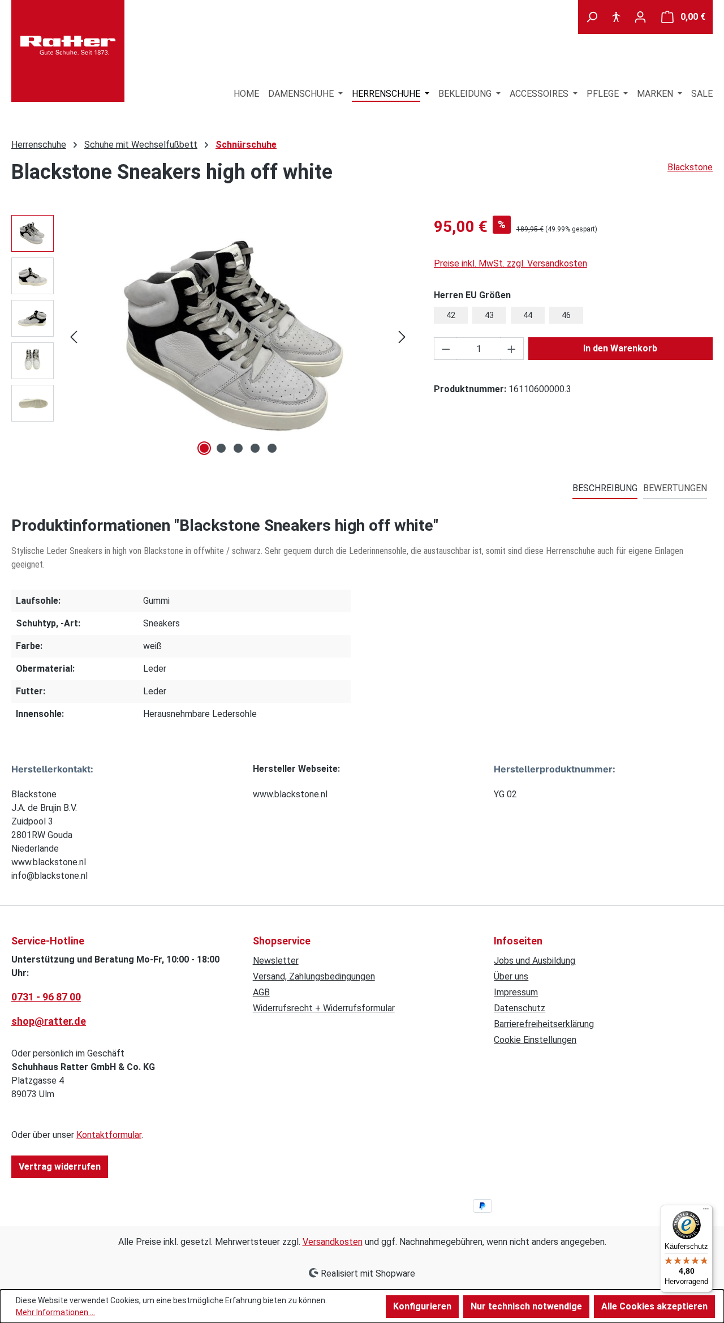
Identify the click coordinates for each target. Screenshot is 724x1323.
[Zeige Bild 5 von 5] (272, 448)
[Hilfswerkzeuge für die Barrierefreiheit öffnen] (616, 17)
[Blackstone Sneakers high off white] (238, 336)
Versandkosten (333, 1241)
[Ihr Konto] (640, 17)
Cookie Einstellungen (535, 1039)
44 (527, 315)
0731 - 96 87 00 (46, 997)
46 (566, 315)
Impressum (516, 992)
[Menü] (706, 1211)
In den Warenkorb (620, 348)
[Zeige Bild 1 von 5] (204, 448)
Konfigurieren (422, 1306)
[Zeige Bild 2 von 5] (221, 448)
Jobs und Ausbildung (534, 960)
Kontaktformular (108, 1134)
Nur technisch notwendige (526, 1306)
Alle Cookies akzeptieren (654, 1306)
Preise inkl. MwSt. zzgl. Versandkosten (510, 263)
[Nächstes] (402, 337)
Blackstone (690, 167)
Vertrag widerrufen (60, 1166)
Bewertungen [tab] (675, 488)
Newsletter (276, 960)
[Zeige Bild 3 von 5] (238, 448)
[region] (211, 336)
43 (489, 315)
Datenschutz (519, 1008)
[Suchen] (591, 17)
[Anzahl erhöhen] (512, 348)
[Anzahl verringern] (446, 348)
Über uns (511, 976)
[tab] (604, 489)
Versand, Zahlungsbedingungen (314, 976)
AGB (261, 992)
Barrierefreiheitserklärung (544, 1024)
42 (450, 315)
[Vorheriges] (73, 337)
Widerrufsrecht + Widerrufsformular (324, 1008)
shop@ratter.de (48, 1021)
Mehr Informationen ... (55, 1312)
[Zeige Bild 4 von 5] (255, 448)
